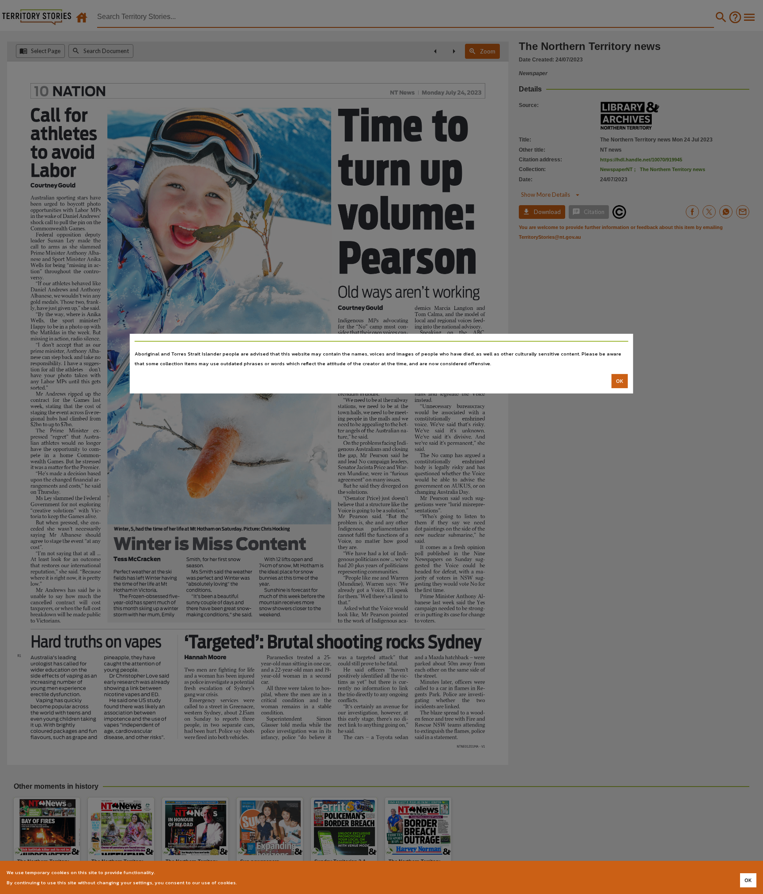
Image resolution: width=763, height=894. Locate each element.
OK (619, 381)
